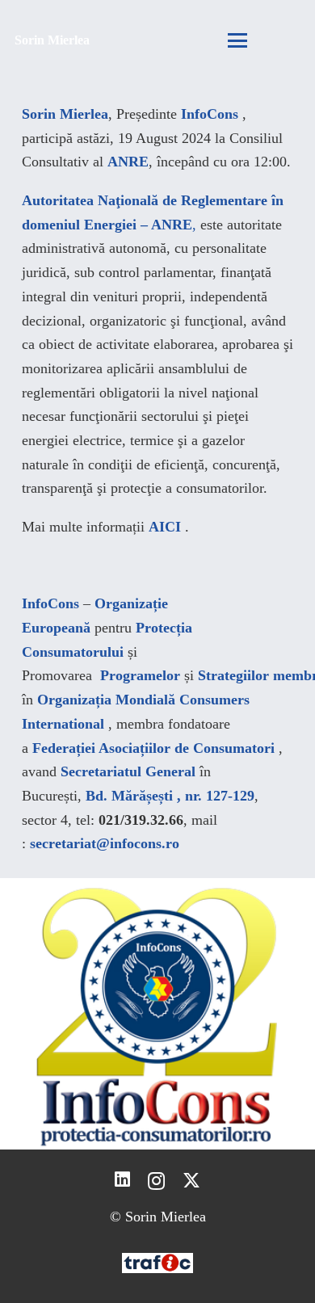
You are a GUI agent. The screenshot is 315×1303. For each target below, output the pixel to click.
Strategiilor (233, 675)
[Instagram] (156, 1181)
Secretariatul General (128, 771)
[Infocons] (157, 1014)
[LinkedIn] (122, 1180)
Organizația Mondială (106, 699)
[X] (191, 1181)
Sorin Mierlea (65, 114)
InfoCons (209, 114)
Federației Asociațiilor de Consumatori (153, 748)
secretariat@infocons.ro (104, 843)
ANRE (128, 161)
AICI (165, 527)
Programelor (140, 675)
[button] (237, 40)
